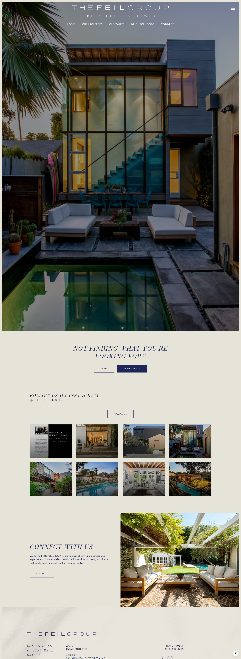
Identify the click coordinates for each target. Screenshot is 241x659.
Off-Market (117, 24)
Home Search (132, 369)
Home (104, 369)
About (71, 24)
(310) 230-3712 (174, 649)
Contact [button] (42, 574)
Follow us (120, 414)
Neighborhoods (143, 24)
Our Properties (92, 24)
